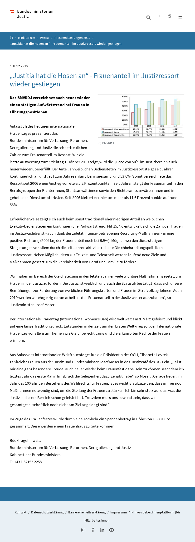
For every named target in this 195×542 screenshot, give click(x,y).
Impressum (118, 512)
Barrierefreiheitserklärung (87, 512)
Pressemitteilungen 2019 (72, 37)
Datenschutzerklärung (47, 512)
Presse (45, 37)
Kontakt (20, 512)
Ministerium (27, 37)
